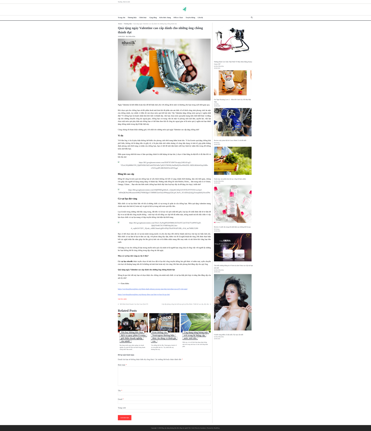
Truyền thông (190, 17)
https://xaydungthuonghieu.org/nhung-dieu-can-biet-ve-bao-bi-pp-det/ (144, 294)
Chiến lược (143, 17)
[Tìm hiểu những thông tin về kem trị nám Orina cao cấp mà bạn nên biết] (233, 247)
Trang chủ (121, 17)
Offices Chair (178, 17)
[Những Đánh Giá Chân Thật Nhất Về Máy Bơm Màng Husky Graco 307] (233, 40)
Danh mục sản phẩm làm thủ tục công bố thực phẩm (230, 179)
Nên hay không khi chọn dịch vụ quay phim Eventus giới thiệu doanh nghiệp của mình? (133, 336)
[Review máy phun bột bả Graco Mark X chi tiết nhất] (233, 122)
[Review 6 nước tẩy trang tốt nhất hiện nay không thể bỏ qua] (233, 204)
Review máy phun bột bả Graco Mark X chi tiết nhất (230, 140)
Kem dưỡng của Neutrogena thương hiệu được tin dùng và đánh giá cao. (164, 336)
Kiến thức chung (165, 17)
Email (121, 399)
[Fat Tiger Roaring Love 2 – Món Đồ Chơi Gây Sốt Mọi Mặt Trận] (233, 83)
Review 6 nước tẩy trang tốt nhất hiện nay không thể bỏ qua (232, 227)
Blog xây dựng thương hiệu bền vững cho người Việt (176, 428)
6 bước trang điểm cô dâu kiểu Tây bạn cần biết (228, 335)
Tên (120, 391)
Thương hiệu (132, 17)
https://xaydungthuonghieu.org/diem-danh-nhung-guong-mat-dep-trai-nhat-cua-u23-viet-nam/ (153, 289)
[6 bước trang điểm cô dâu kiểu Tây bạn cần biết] (233, 302)
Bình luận (122, 365)
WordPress (217, 428)
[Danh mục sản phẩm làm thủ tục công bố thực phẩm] (233, 161)
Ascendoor (203, 428)
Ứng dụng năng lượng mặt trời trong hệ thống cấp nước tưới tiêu (196, 335)
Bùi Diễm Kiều (130, 36)
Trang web (122, 408)
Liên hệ (200, 17)
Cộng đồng (153, 17)
